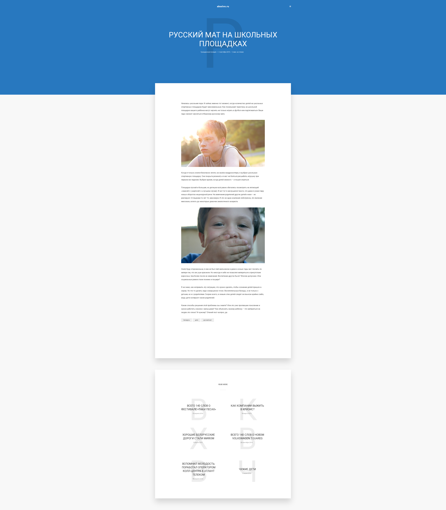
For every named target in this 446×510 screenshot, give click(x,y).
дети (196, 320)
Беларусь (187, 320)
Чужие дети (247, 469)
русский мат (207, 320)
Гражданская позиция (208, 52)
